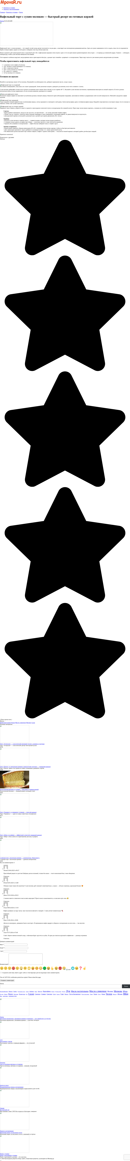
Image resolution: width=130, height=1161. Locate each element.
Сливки (43, 994)
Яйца (125, 994)
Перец (10, 994)
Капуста (40, 991)
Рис (27, 994)
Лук (68, 991)
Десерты (2, 1062)
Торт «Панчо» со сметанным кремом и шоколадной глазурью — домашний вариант (25, 766)
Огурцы (1, 994)
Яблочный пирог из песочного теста (11, 1132)
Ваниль (11, 991)
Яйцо (1, 996)
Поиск (2, 983)
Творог (66, 994)
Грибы (15, 991)
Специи (58, 994)
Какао (13, 722)
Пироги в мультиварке (7, 1131)
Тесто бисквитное (75, 994)
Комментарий (4, 964)
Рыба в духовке (4, 1154)
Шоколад (115, 994)
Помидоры (22, 994)
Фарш (103, 994)
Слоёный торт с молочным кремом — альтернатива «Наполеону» (20, 858)
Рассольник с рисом (6, 1041)
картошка (5, 996)
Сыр (62, 994)
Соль (54, 994)
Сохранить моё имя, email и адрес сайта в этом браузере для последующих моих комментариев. (31, 972)
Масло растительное (80, 991)
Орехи (5, 994)
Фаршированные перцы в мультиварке (11, 1087)
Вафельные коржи (5, 722)
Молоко (28, 722)
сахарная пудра (13, 996)
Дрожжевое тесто (21, 991)
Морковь (118, 991)
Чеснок (109, 994)
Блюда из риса (4, 1085)
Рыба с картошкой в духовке (8, 1155)
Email (2, 948)
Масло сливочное (20, 722)
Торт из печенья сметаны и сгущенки (11, 1064)
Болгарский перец (4, 991)
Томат (91, 994)
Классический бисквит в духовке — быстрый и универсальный (19, 789)
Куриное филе (58, 991)
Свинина (37, 994)
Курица (63, 991)
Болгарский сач (4, 1110)
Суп (1, 1040)
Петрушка (16, 994)
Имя (2, 944)
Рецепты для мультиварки (11, 9)
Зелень (27, 991)
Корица (53, 991)
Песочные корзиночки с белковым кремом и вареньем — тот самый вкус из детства (25, 1018)
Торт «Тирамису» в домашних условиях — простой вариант (18, 812)
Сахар (33, 722)
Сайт (1, 951)
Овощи (2, 1108)
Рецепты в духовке (9, 7)
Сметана (49, 994)
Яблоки (120, 994)
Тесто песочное (85, 994)
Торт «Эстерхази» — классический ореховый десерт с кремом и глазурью (22, 744)
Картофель (47, 991)
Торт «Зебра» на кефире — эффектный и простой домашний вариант (21, 835)
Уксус (99, 994)
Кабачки (32, 991)
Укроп (95, 994)
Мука (125, 991)
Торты (2, 21)
